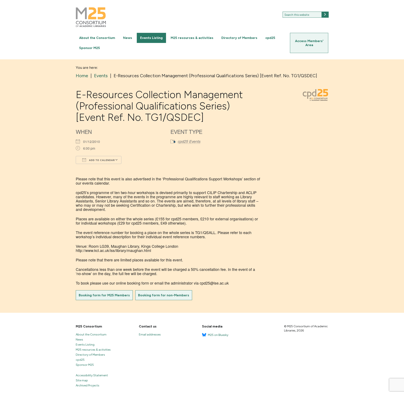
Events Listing (151, 38)
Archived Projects (87, 385)
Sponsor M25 (89, 48)
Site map (82, 380)
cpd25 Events (189, 141)
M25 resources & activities (192, 38)
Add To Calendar (101, 160)
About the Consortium (97, 38)
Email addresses (150, 334)
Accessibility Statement (92, 375)
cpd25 (270, 38)
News (127, 38)
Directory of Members (239, 38)
